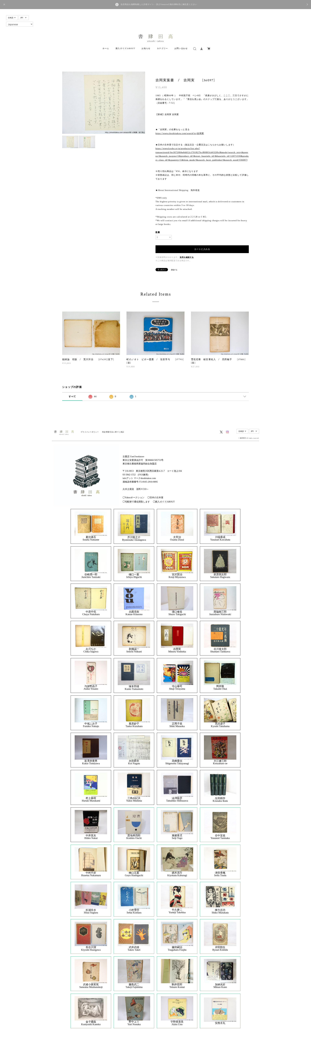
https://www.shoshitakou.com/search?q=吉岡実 (180, 133)
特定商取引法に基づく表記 (113, 432)
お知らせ (146, 48)
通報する (174, 270)
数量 (158, 232)
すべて (72, 396)
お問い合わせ (181, 48)
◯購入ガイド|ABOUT (164, 502)
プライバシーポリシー (90, 432)
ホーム (106, 48)
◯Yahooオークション (133, 497)
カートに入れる (202, 249)
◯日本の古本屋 (155, 497)
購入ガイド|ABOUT (125, 48)
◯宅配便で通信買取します (136, 502)
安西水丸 (220, 1023)
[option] (103, 103)
